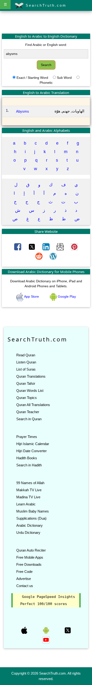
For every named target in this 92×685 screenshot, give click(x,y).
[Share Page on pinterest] (74, 246)
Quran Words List (29, 391)
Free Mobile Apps (29, 557)
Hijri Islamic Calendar (32, 444)
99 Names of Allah (30, 483)
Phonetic (46, 82)
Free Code (24, 572)
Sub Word (64, 78)
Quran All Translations (33, 405)
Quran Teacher (27, 412)
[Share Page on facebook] (18, 246)
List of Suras (26, 369)
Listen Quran (26, 362)
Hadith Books (26, 458)
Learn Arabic (26, 504)
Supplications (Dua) (31, 518)
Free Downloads (29, 564)
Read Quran (25, 355)
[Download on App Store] (24, 630)
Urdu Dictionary (28, 532)
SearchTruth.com (45, 5)
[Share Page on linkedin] (46, 246)
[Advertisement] (46, 22)
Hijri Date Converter (31, 451)
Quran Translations (31, 376)
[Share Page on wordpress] (53, 256)
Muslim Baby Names (32, 511)
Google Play (66, 296)
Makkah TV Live (29, 490)
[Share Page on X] (32, 246)
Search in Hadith (29, 465)
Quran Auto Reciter (31, 550)
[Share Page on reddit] (39, 256)
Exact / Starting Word (32, 78)
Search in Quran (29, 419)
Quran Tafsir (25, 383)
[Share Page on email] (60, 246)
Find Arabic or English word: (46, 45)
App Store (31, 296)
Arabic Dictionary (29, 525)
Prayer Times (26, 437)
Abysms (22, 111)
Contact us (24, 586)
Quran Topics (26, 398)
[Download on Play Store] (46, 630)
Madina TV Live (28, 497)
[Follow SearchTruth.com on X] (68, 630)
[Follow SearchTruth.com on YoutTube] (46, 639)
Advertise (23, 579)
